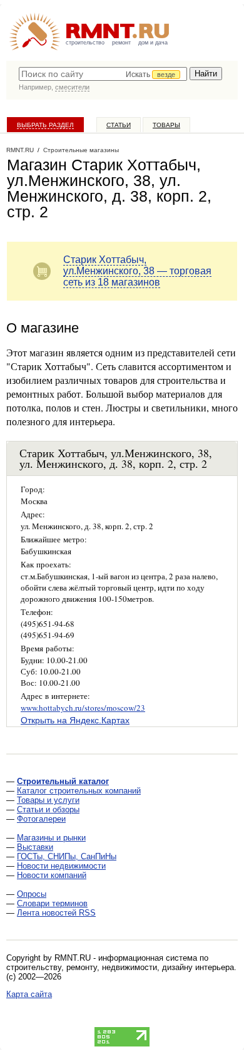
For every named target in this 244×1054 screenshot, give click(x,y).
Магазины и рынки (51, 837)
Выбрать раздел (45, 124)
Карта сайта (29, 994)
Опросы (31, 894)
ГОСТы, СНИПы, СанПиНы (66, 856)
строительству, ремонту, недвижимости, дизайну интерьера (120, 967)
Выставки (35, 847)
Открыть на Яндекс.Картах (75, 720)
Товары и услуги (48, 800)
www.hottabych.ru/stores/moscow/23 (83, 707)
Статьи (118, 124)
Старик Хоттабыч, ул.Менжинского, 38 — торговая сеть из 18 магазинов (137, 270)
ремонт (121, 42)
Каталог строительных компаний (79, 790)
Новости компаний (51, 875)
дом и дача (153, 42)
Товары (166, 124)
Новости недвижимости (61, 866)
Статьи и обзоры (48, 809)
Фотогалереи (41, 819)
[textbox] (103, 74)
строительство (85, 42)
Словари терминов (52, 903)
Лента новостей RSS (56, 912)
